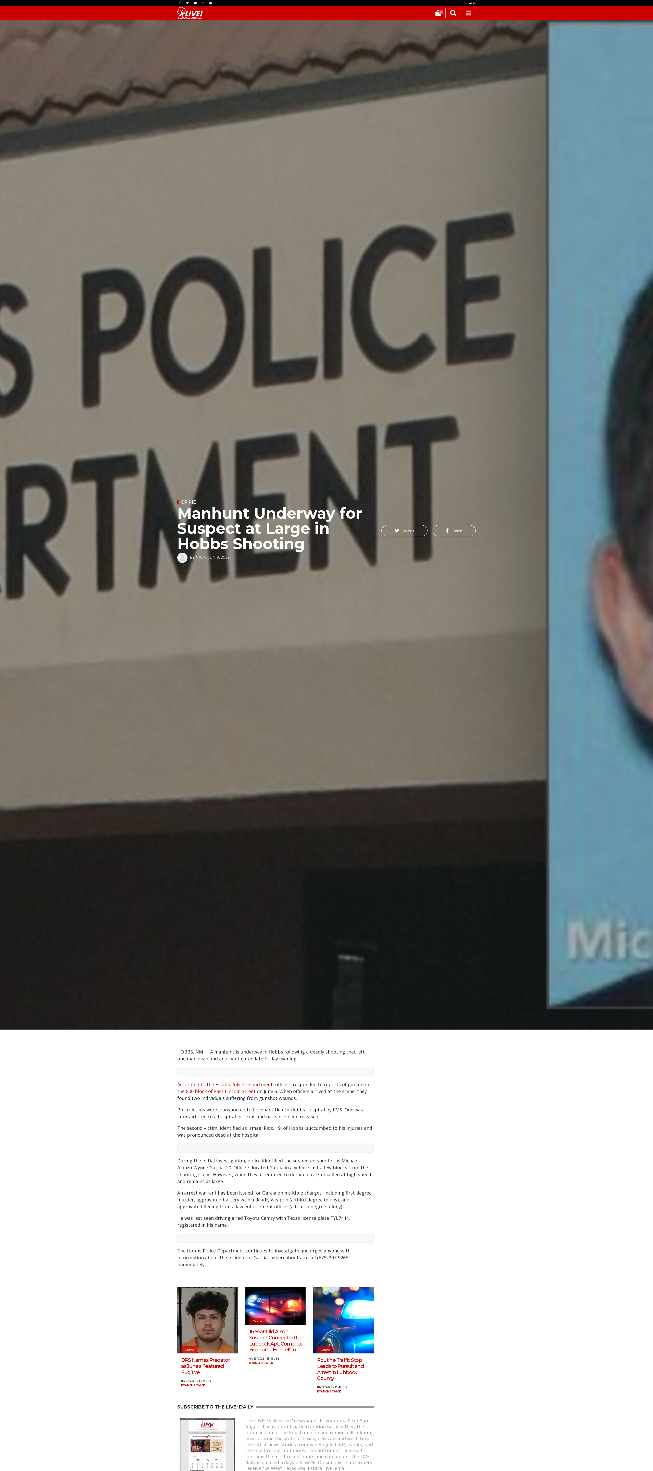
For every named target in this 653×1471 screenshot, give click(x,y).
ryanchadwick (193, 1385)
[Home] (190, 13)
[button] (404, 530)
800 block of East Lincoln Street (221, 1091)
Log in (472, 3)
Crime (188, 502)
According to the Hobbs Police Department (225, 1084)
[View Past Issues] (207, 1444)
